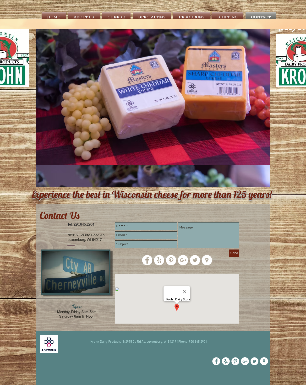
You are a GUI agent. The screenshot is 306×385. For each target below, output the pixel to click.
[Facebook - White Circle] (216, 361)
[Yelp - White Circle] (226, 361)
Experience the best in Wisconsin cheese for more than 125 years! (152, 194)
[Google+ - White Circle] (245, 361)
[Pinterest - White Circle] (235, 361)
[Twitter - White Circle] (254, 361)
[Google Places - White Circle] (264, 361)
